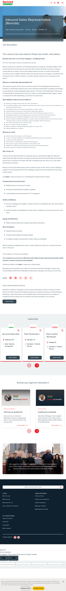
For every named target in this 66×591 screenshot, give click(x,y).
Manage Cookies (25, 588)
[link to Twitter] (18, 537)
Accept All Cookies (38, 588)
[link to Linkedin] (15, 537)
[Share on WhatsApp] (30, 278)
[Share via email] (25, 278)
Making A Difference (9, 409)
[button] (51, 3)
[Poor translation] (13, 558)
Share (5, 278)
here (7, 177)
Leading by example (47, 412)
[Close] (63, 582)
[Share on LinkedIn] (10, 278)
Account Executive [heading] (10, 334)
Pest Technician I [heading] (32, 334)
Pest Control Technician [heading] (52, 335)
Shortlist (18, 330)
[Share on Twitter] (20, 278)
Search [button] (62, 487)
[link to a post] (16, 398)
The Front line (42, 409)
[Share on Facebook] (15, 278)
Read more (9, 301)
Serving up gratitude (13, 412)
